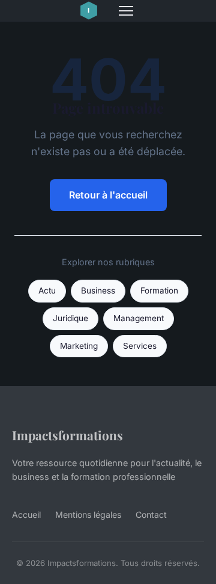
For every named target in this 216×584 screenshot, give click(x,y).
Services (140, 346)
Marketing (79, 346)
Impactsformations (67, 434)
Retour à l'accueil (108, 195)
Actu (47, 290)
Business (98, 290)
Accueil (26, 514)
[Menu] (126, 10)
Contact (151, 514)
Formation (159, 290)
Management (138, 318)
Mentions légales (88, 514)
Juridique (70, 318)
